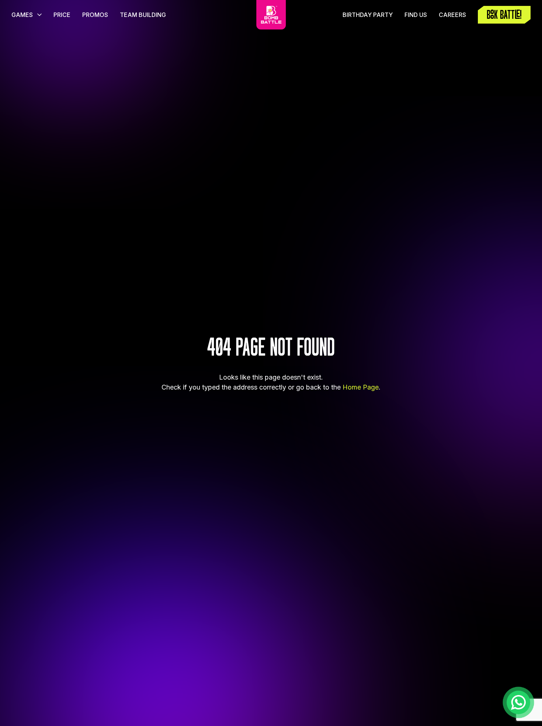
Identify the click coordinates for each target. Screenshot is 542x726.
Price (61, 14)
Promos (95, 14)
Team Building (143, 14)
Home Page (361, 387)
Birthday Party (368, 14)
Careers (452, 14)
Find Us (415, 14)
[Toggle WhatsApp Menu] (518, 702)
